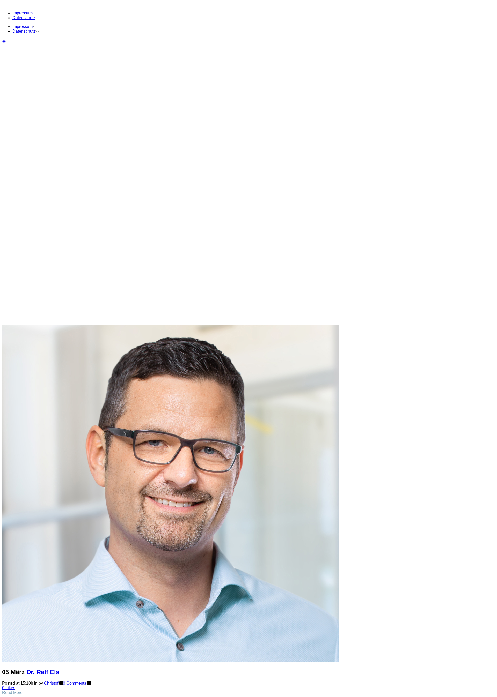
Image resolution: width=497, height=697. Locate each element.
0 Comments (74, 683)
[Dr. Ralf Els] (170, 661)
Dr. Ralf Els (42, 672)
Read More (12, 692)
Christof (51, 683)
